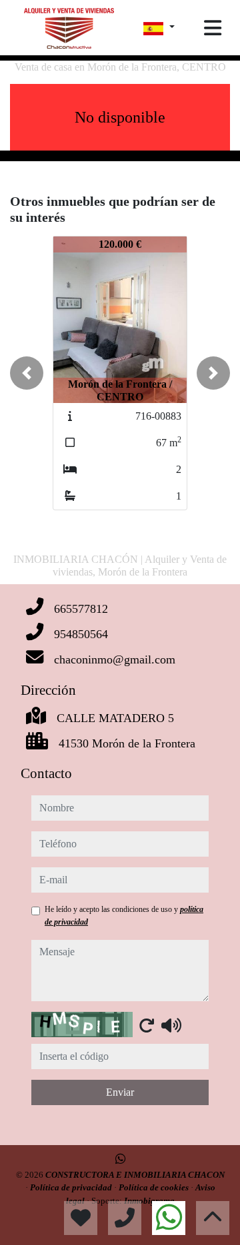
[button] (26, 373)
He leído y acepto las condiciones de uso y (124, 915)
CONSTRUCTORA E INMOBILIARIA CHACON (135, 1175)
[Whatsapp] (120, 1159)
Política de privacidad (72, 1187)
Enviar (120, 1092)
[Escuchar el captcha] (171, 1025)
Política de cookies (155, 1187)
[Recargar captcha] (146, 1025)
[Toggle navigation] (212, 28)
